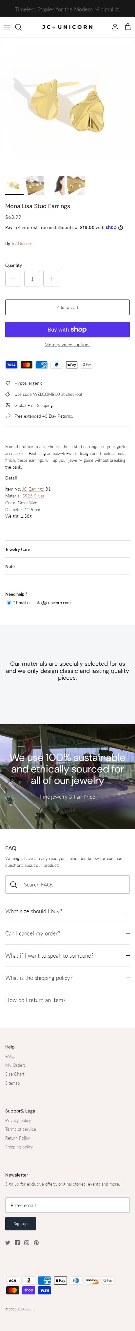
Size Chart (14, 1074)
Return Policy (17, 1138)
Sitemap (12, 1083)
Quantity (13, 265)
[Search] (21, 27)
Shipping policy (19, 1146)
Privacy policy (18, 1120)
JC (24, 489)
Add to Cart (67, 307)
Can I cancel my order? (32, 933)
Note (10, 566)
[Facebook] (17, 1242)
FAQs (10, 1056)
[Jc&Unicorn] (67, 27)
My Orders (15, 1065)
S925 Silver (34, 495)
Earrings (36, 489)
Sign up (21, 1223)
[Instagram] (26, 1242)
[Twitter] (7, 1242)
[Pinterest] (36, 1242)
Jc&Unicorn (21, 243)
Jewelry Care (17, 549)
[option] (67, 105)
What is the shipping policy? (38, 977)
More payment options (67, 344)
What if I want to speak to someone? (49, 955)
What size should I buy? (33, 911)
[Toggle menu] (7, 27)
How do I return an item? (35, 1000)
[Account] (113, 27)
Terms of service (20, 1129)
